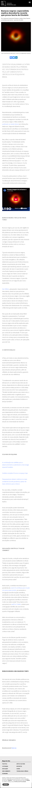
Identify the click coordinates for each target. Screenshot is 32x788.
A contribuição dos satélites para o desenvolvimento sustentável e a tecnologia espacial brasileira (15, 465)
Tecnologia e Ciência (22, 771)
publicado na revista (10, 124)
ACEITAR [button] (6, 784)
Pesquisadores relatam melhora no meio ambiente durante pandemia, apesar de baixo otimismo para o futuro (14, 481)
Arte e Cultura (21, 764)
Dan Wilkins (5, 289)
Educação (5, 768)
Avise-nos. (14, 748)
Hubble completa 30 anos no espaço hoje (15, 473)
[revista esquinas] (8, 3)
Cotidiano (5, 766)
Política (4, 764)
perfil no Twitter (16, 604)
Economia (5, 773)
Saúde (18, 768)
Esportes (19, 766)
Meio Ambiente (6, 771)
